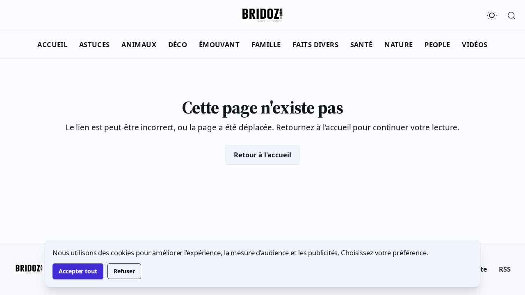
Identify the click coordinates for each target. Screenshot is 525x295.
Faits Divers (315, 44)
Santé (361, 44)
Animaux (138, 44)
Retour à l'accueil (262, 154)
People (437, 44)
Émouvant (219, 44)
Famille (266, 44)
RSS (505, 269)
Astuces (94, 44)
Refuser (124, 271)
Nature (398, 44)
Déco (177, 44)
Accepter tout (78, 271)
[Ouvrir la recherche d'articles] (511, 15)
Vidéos (475, 44)
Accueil (52, 44)
